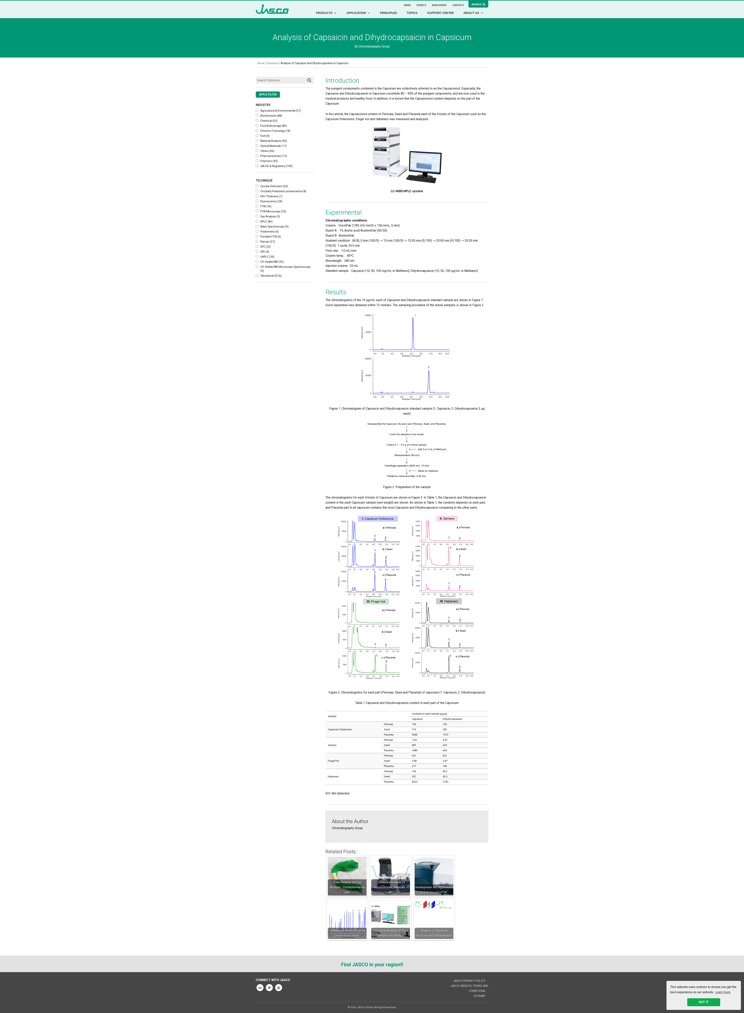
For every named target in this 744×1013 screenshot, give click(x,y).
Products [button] (324, 13)
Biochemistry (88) (271, 115)
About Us (471, 13)
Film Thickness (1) (271, 196)
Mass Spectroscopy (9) (274, 226)
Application (356, 13)
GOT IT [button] (704, 1002)
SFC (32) (265, 246)
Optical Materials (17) (273, 145)
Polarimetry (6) (269, 231)
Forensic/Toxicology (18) (275, 130)
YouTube (278, 987)
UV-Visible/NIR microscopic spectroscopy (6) (285, 268)
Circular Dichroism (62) (274, 186)
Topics (412, 13)
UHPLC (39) (267, 256)
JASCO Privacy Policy (469, 981)
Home (260, 63)
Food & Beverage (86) (273, 125)
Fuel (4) (265, 135)
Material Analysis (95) (273, 140)
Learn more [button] (722, 992)
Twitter (269, 987)
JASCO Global (272, 9)
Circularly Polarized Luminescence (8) (283, 191)
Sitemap (479, 996)
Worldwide (439, 5)
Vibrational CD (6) (271, 275)
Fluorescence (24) (271, 201)
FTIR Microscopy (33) (273, 211)
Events (421, 5)
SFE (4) (264, 251)
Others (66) (267, 150)
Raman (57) (267, 241)
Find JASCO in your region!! (372, 964)
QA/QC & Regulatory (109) (276, 166)
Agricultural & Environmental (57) (280, 110)
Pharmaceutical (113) (273, 156)
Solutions (272, 63)
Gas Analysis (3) (270, 216)
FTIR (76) (265, 206)
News (407, 5)
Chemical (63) (268, 120)
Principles (388, 13)
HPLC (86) (266, 221)
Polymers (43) (269, 161)
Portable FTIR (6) (270, 236)
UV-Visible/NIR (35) (272, 261)
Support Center (440, 13)
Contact (458, 5)
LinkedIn (260, 987)
